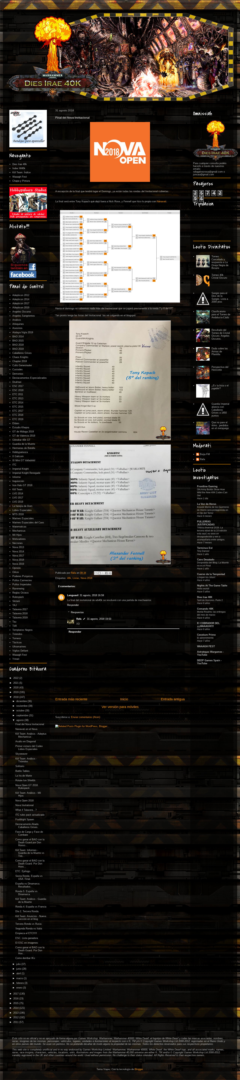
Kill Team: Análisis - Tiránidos (26, 760)
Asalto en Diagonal (25, 741)
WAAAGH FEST (206, 646)
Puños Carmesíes (22, 580)
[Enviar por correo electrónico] (96, 573)
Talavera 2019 (20, 617)
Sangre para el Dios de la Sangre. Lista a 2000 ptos (220, 297)
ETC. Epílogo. (23, 871)
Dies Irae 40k (19, 164)
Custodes (17, 369)
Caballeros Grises (22, 353)
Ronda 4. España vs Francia (30, 906)
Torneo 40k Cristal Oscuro (219, 276)
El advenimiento (205, 638)
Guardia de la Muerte (23, 444)
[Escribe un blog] (99, 573)
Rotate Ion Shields (25, 780)
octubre (20, 710)
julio (18, 964)
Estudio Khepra (20, 427)
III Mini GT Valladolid (23, 460)
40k (69, 578)
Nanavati (161, 201)
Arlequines (18, 324)
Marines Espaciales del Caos (28, 522)
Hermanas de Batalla (23, 448)
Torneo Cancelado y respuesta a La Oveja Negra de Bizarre (220, 262)
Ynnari (15, 659)
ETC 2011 (17, 394)
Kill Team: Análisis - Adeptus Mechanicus (30, 735)
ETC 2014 (17, 402)
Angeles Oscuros (21, 311)
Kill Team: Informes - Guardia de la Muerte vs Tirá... (29, 853)
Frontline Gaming (207, 486)
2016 (16, 998)
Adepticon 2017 (20, 303)
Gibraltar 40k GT (21, 439)
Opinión (16, 568)
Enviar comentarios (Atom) (85, 717)
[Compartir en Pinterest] (110, 573)
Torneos (16, 638)
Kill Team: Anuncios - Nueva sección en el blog (30, 918)
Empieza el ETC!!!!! (26, 933)
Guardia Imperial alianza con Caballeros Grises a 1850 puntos (220, 409)
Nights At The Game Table (212, 585)
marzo (20, 978)
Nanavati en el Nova (26, 729)
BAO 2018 (18, 344)
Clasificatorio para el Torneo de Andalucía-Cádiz (221, 314)
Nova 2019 (18, 563)
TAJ (14, 605)
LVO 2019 (17, 501)
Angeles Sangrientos (23, 315)
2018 (16, 697)
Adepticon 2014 (20, 299)
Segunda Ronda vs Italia (28, 928)
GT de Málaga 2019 (23, 431)
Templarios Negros (22, 630)
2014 (16, 1007)
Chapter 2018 (19, 361)
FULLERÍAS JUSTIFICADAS (206, 523)
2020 (16, 687)
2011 (16, 1022)
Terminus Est (204, 548)
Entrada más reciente (71, 699)
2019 (16, 692)
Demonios (17, 373)
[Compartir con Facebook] (106, 573)
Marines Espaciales (23, 518)
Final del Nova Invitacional (29, 724)
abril (19, 973)
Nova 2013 (18, 547)
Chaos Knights (20, 357)
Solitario (19, 766)
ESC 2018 (17, 390)
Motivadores (19, 539)
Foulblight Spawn (24, 819)
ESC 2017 (17, 386)
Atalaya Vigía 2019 (22, 332)
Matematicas (19, 526)
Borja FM (205, 454)
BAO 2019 (18, 348)
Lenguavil (73, 595)
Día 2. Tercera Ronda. (27, 911)
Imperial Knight (20, 468)
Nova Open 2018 (24, 800)
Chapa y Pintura (21, 180)
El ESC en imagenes (26, 942)
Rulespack (18, 597)
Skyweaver (21, 753)
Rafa (78, 618)
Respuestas (77, 612)
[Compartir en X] (103, 573)
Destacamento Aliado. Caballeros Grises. (27, 826)
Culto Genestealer (22, 365)
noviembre (22, 705)
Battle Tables (22, 771)
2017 (16, 993)
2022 (16, 678)
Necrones (17, 543)
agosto (20, 720)
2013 (16, 1012)
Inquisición (18, 481)
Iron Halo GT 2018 (22, 485)
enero (19, 987)
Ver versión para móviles (120, 707)
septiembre (22, 715)
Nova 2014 (18, 551)
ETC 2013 (17, 398)
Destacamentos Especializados (29, 377)
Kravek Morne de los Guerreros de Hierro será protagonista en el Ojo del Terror (213, 510)
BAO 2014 (18, 336)
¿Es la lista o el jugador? (220, 387)
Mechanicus (19, 530)
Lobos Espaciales (22, 510)
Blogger (139, 1069)
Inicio (124, 699)
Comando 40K (205, 608)
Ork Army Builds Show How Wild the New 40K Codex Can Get (212, 492)
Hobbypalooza (20, 452)
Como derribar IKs (25, 958)
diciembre (22, 701)
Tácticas (17, 642)
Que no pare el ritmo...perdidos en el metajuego (220, 425)
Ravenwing (18, 588)
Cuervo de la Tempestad (211, 574)
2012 (16, 1017)
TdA (14, 625)
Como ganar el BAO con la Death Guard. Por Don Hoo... (29, 950)
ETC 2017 (17, 410)
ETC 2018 (17, 415)
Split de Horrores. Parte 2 (210, 600)
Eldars (15, 423)
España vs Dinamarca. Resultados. (27, 885)
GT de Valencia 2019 (23, 435)
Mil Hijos (17, 534)
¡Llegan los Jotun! (206, 577)
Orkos (15, 572)
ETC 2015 (17, 406)
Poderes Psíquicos (22, 576)
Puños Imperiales (21, 584)
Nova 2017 (18, 555)
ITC (14, 464)
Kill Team (17, 489)
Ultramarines (19, 646)
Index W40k (18, 168)
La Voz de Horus (206, 504)
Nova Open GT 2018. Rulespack (26, 787)
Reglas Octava (20, 592)
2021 (16, 682)
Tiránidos (17, 634)
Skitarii (16, 601)
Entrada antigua (173, 699)
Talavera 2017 (20, 609)
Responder (73, 605)
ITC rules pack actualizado (29, 814)
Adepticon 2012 (20, 295)
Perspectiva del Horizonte (220, 368)
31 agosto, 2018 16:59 (92, 595)
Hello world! (203, 588)
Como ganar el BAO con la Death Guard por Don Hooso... (29, 842)
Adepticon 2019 (20, 307)
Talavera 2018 (20, 613)
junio (19, 968)
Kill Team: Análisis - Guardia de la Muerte (30, 900)
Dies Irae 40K (204, 597)
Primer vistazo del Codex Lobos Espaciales (29, 747)
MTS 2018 (18, 514)
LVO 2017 (17, 497)
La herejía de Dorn (22, 506)
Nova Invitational (24, 805)
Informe (16, 477)
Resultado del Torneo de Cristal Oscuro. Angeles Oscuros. (221, 334)
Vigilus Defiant (20, 650)
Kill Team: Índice (21, 172)
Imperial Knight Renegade (26, 473)
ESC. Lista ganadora (26, 938)
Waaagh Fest (19, 176)
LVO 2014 (17, 493)
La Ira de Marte (23, 775)
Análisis (16, 319)
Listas (76, 578)
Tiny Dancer (203, 551)
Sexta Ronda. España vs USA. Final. (29, 877)
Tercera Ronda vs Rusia (28, 923)
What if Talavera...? (26, 810)
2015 (16, 1003)
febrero (20, 983)
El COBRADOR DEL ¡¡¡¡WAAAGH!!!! (208, 625)
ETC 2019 (17, 419)
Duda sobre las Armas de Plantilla (220, 351)
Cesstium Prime (206, 634)
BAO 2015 (18, 340)
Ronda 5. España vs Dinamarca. (26, 893)
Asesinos (17, 328)
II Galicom (18, 456)
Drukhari (16, 382)
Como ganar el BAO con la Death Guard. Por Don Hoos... (29, 863)
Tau (14, 621)
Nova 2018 (86, 578)
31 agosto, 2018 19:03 (99, 618)
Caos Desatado (205, 559)
